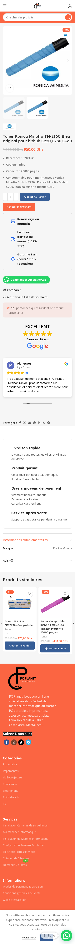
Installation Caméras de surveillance (25, 825)
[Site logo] (37, 5)
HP (6, 633)
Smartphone (10, 790)
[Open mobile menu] (5, 6)
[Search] (68, 17)
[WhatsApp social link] (44, 422)
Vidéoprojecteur (13, 777)
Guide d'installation (14, 900)
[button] (20, 645)
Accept (46, 937)
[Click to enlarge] (9, 88)
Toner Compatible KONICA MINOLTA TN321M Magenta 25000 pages (52, 627)
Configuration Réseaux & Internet (24, 845)
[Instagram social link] (14, 742)
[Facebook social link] (20, 422)
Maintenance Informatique (19, 832)
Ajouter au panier (35, 196)
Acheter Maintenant (19, 206)
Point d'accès (11, 797)
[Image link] (22, 678)
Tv (4, 804)
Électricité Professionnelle (19, 852)
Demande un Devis (15, 864)
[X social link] (24, 422)
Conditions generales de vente (22, 893)
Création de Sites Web (16, 858)
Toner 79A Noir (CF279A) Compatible (19, 623)
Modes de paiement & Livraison (23, 886)
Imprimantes (11, 771)
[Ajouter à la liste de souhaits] (29, 593)
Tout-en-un (10, 784)
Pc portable (10, 764)
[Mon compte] (70, 6)
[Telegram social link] (48, 422)
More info (29, 937)
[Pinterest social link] (34, 422)
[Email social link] (29, 422)
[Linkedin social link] (39, 422)
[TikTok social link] (21, 742)
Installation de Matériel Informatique (25, 838)
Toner (8, 629)
